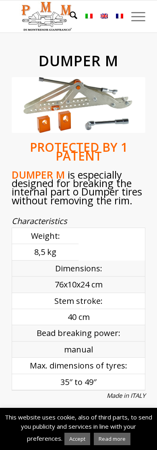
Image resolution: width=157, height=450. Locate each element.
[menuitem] (69, 16)
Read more (112, 438)
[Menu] (134, 16)
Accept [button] (77, 438)
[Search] (69, 16)
